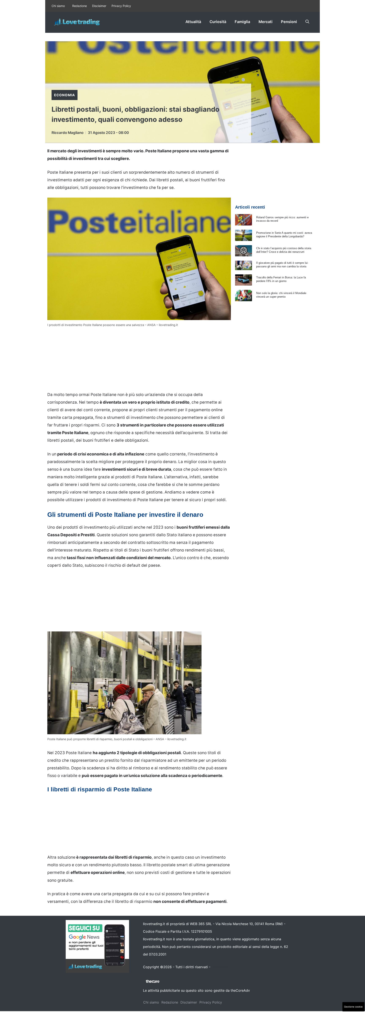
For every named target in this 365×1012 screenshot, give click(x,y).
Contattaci (219, 967)
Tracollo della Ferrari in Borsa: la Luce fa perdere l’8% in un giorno (281, 279)
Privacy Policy (121, 6)
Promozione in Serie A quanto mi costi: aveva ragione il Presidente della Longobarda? (284, 234)
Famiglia (242, 21)
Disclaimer (99, 6)
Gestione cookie (353, 1006)
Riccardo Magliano (67, 133)
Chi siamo (58, 6)
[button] (307, 22)
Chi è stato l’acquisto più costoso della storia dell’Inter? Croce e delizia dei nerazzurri (283, 250)
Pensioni (289, 21)
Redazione (79, 6)
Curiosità (218, 21)
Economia (64, 95)
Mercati (265, 21)
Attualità (193, 21)
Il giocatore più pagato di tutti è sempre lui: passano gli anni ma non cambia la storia (282, 264)
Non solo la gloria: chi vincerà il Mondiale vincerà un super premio (281, 295)
